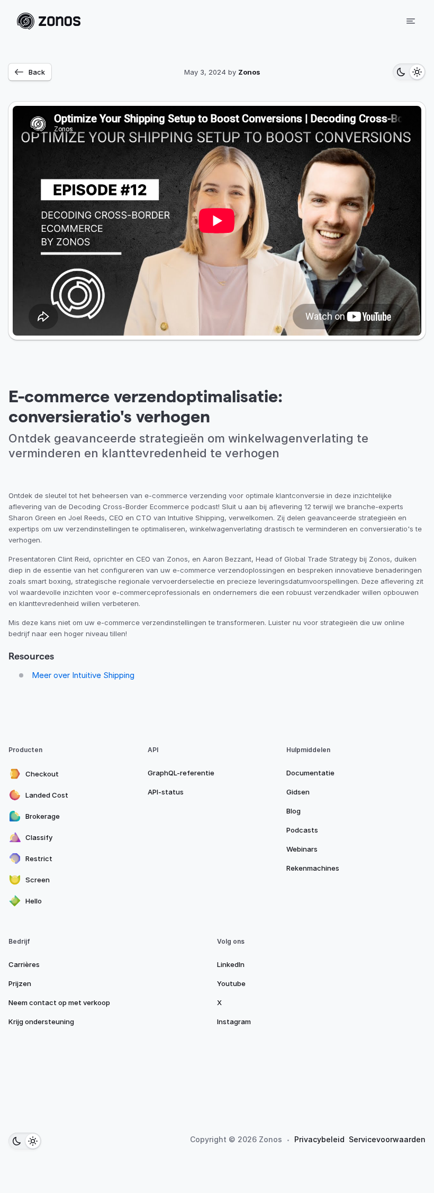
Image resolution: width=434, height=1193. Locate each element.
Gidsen (298, 792)
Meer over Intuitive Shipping (83, 675)
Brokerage (42, 816)
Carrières (24, 964)
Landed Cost (46, 795)
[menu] (410, 21)
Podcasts (302, 830)
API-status (166, 792)
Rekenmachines (312, 868)
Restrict (38, 858)
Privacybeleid (319, 1139)
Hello (33, 901)
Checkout (42, 774)
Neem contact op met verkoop (59, 1002)
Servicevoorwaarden (387, 1139)
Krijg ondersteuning (41, 1021)
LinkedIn (231, 964)
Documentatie (310, 773)
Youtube (231, 983)
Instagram (234, 1021)
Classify (38, 837)
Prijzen (19, 983)
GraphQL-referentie (181, 773)
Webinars (302, 849)
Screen (37, 879)
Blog (293, 811)
